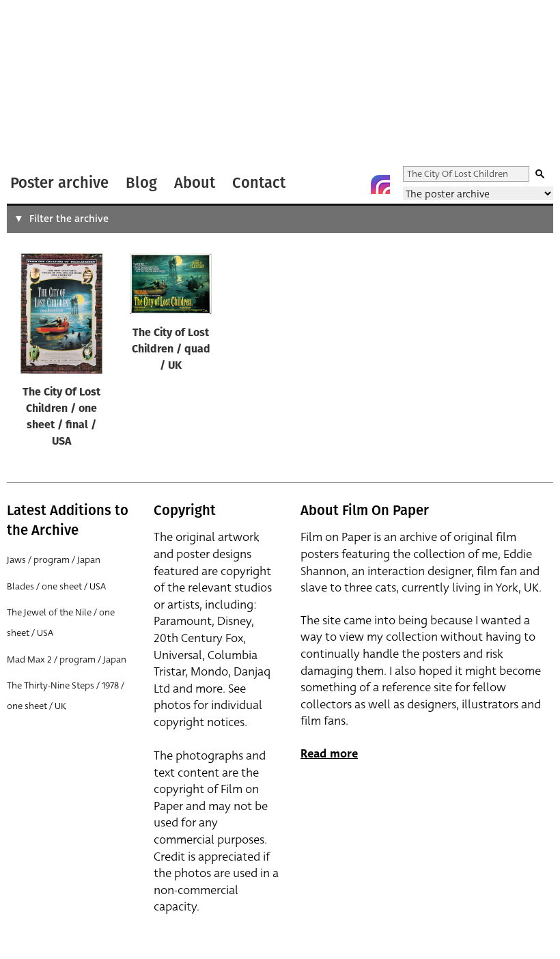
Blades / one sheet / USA (56, 586)
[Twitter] (325, 184)
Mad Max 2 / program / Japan (66, 659)
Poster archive (59, 182)
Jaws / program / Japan (53, 559)
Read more (329, 753)
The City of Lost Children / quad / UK (171, 350)
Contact (258, 182)
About (194, 182)
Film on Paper (43, 84)
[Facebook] (353, 184)
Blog (141, 182)
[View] (61, 316)
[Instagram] (380, 184)
